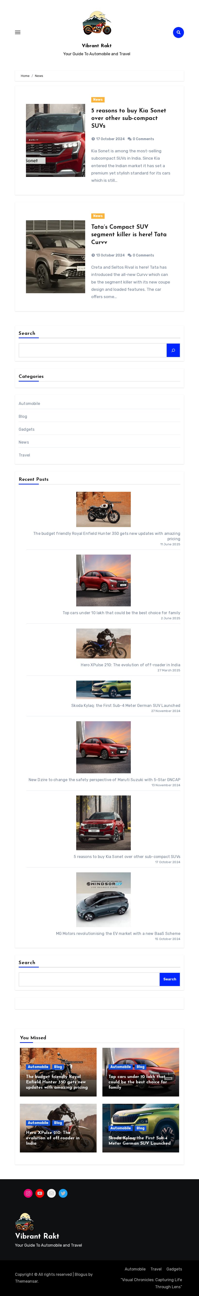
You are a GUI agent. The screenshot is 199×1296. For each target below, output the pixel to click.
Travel (24, 455)
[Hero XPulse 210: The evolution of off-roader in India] (103, 643)
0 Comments (143, 139)
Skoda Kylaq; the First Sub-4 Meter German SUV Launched (125, 705)
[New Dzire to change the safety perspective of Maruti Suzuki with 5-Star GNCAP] (103, 747)
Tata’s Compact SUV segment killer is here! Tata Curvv (129, 234)
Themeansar (26, 1281)
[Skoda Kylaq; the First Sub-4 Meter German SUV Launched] (103, 690)
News (98, 100)
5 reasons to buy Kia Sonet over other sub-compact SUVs (128, 118)
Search (27, 333)
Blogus (81, 1274)
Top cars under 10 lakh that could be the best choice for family (121, 613)
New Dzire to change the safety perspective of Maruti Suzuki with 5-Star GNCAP (104, 779)
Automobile (29, 403)
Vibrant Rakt (97, 46)
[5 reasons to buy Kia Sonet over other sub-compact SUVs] (103, 822)
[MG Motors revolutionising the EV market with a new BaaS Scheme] (103, 899)
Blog (23, 416)
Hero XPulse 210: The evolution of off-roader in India (130, 665)
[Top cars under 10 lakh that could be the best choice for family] (103, 581)
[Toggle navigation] (17, 32)
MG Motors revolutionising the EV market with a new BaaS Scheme (118, 933)
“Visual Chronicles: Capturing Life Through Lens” (151, 1283)
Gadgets (26, 429)
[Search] (173, 350)
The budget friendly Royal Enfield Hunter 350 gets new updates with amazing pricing (57, 1082)
